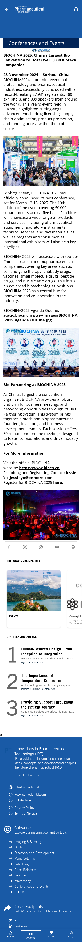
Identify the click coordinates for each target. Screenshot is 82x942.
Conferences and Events (32, 886)
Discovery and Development (34, 853)
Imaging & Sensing (28, 842)
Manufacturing (25, 858)
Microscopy (23, 881)
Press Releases (25, 870)
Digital (19, 847)
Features (21, 875)
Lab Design (22, 864)
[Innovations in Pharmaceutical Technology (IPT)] (42, 9)
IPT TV (19, 892)
